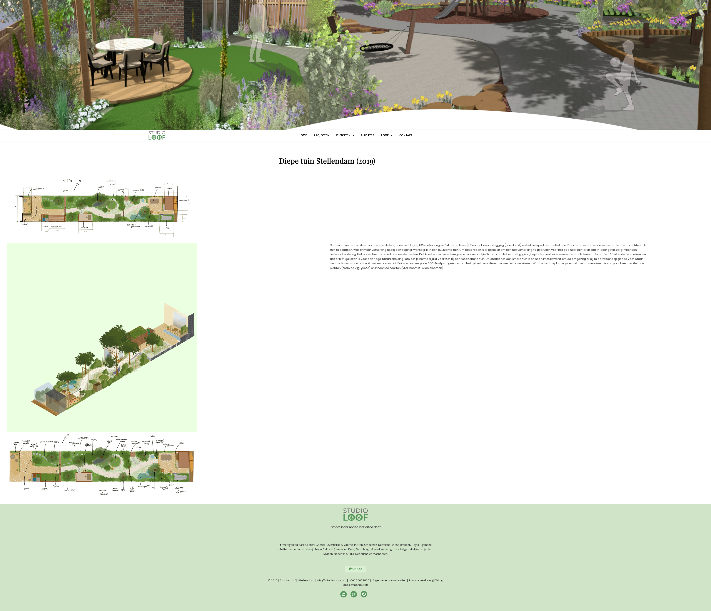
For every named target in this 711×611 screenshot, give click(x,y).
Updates (367, 135)
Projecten (322, 135)
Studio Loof (288, 580)
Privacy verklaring (421, 580)
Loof (385, 135)
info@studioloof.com (331, 580)
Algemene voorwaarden (389, 580)
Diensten (343, 135)
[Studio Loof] (157, 135)
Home (302, 135)
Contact (406, 135)
